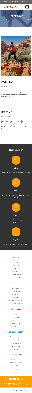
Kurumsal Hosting (17, 291)
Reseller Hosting (16, 294)
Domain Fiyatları (16, 278)
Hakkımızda (17, 265)
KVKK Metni (16, 340)
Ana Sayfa (16, 262)
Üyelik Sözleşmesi (17, 343)
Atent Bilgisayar (16, 359)
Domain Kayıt (16, 271)
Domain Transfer (16, 274)
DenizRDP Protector (16, 323)
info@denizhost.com (21, 1)
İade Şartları (17, 349)
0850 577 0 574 (9, 1)
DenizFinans (16, 317)
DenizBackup (16, 314)
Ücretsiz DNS (16, 326)
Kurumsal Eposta (16, 297)
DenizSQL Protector (16, 320)
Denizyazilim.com (16, 369)
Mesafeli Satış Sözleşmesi (17, 337)
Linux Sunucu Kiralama (17, 303)
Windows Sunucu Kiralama (16, 300)
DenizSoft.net (16, 366)
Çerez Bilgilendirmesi (16, 346)
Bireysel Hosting (16, 288)
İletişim (16, 268)
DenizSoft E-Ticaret (16, 362)
